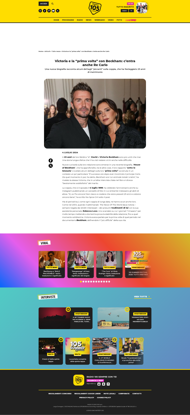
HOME (56, 20)
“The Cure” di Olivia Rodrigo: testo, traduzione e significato (109, 273)
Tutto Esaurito (125, 7)
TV (131, 10)
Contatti (137, 394)
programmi (68, 20)
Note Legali (109, 394)
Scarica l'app (95, 380)
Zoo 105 (130, 20)
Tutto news (56, 51)
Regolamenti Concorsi (59, 394)
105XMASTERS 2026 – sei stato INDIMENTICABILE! (140, 319)
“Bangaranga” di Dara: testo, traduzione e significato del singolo (81, 273)
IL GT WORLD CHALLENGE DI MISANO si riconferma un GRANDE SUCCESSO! (104, 360)
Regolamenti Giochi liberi (87, 394)
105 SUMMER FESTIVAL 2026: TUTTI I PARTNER (138, 274)
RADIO (124, 10)
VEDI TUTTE (140, 296)
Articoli (47, 51)
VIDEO (111, 20)
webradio (100, 20)
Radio (80, 20)
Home (41, 51)
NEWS (88, 20)
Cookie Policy (104, 398)
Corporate (123, 394)
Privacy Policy (86, 398)
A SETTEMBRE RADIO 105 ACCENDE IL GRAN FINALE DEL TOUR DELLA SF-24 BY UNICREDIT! (81, 319)
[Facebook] (51, 160)
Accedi (43, 4)
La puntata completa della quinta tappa (77, 360)
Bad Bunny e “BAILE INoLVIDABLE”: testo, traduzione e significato (51, 273)
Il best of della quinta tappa (50, 360)
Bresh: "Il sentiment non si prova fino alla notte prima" (131, 360)
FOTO (119, 20)
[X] (51, 166)
